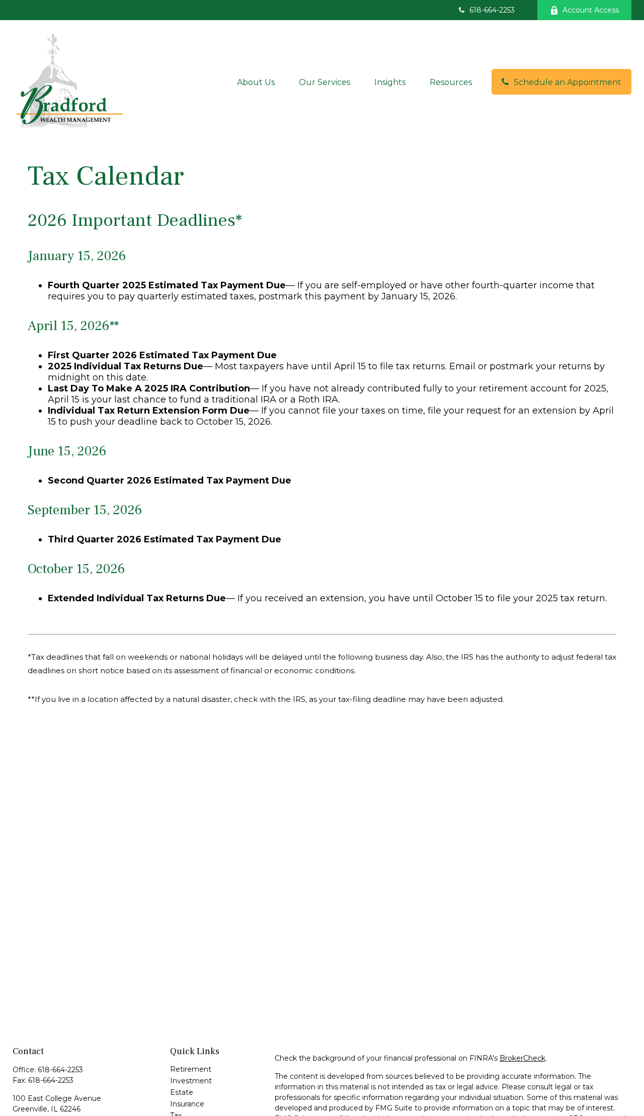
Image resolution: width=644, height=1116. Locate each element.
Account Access (590, 10)
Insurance (187, 1103)
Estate (181, 1092)
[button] (255, 81)
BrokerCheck (522, 1058)
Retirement (190, 1069)
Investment (191, 1080)
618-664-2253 (492, 10)
